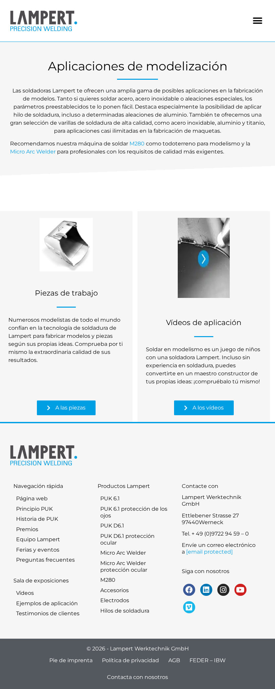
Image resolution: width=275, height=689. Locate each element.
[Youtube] (240, 589)
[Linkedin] (206, 589)
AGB (174, 660)
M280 (137, 143)
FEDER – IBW (207, 660)
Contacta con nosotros (137, 677)
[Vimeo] (189, 607)
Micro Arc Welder (33, 151)
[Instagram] (223, 589)
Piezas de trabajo (66, 293)
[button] (257, 20)
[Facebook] (189, 589)
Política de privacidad (130, 660)
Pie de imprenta (71, 660)
